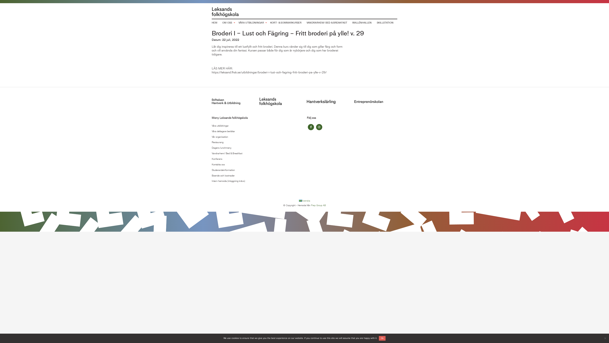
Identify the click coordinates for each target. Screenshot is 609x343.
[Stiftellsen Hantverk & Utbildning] (226, 101)
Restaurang (217, 142)
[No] (605, 338)
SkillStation (385, 22)
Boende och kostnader (223, 175)
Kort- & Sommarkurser (285, 22)
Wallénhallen (362, 22)
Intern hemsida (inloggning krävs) (228, 181)
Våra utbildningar (251, 22)
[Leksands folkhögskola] (270, 101)
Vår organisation (220, 136)
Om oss (227, 22)
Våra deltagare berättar (223, 131)
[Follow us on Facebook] (311, 127)
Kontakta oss (218, 164)
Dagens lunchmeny (221, 147)
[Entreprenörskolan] (368, 101)
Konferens (217, 159)
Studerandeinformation (223, 170)
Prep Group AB (318, 205)
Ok (382, 338)
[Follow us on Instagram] (319, 127)
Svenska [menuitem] (306, 200)
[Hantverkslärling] (321, 101)
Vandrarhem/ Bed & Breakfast (327, 22)
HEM (214, 22)
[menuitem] (214, 23)
